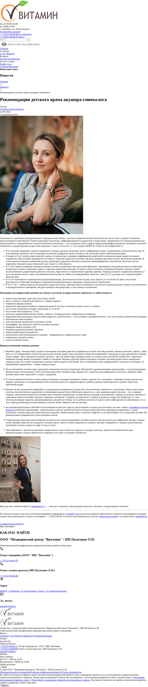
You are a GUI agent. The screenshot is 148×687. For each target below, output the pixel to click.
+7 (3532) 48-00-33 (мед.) (12, 37)
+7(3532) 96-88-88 (8, 649)
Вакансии (28, 636)
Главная (4, 48)
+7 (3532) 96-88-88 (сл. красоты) (16, 34)
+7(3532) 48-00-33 (8, 646)
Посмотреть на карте (10, 31)
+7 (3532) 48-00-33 (9, 560)
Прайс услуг (6, 64)
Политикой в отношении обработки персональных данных (61, 680)
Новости (10, 53)
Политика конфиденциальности (45, 672)
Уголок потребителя (10, 59)
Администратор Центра (12, 109)
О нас (3, 53)
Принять (4, 685)
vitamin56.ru (141, 516)
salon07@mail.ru (8, 606)
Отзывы (4, 66)
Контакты (13, 66)
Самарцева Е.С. (38, 506)
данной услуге (73, 514)
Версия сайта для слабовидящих (23, 44)
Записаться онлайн (108, 516)
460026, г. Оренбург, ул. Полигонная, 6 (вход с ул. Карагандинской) (33, 591)
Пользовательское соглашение (15, 672)
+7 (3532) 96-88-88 (9, 576)
